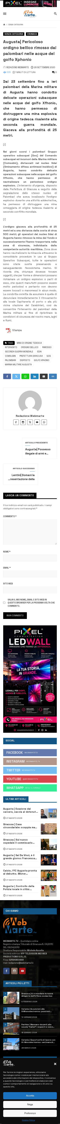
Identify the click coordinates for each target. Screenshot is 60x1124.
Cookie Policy (28, 1120)
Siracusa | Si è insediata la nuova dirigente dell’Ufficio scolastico (37, 994)
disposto (25, 360)
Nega (30, 1104)
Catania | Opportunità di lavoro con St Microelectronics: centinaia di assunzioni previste (38, 1041)
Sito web (8, 583)
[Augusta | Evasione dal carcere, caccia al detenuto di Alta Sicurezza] (49, 813)
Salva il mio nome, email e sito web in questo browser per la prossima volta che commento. (31, 602)
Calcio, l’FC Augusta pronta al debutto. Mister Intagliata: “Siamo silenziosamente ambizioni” (20, 872)
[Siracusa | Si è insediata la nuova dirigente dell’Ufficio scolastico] (11, 998)
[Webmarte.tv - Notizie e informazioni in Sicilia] (30, 13)
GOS (49, 356)
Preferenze (30, 1113)
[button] (55, 1064)
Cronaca (32, 34)
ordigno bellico (29, 347)
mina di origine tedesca (29, 343)
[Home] (4, 25)
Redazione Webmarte (30, 416)
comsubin (10, 356)
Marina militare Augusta (18, 364)
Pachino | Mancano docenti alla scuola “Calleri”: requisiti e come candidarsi (37, 1025)
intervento (11, 347)
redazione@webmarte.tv (20, 963)
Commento (9, 516)
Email (7, 567)
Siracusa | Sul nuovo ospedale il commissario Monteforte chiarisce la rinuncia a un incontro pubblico (18, 841)
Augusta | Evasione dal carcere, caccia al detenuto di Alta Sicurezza (20, 810)
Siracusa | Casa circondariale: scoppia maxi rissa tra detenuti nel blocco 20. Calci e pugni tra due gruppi (20, 826)
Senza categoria (15, 24)
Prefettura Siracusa (31, 356)
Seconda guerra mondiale (19, 351)
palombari (10, 360)
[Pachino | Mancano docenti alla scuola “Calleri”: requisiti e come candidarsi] (11, 1029)
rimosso (47, 347)
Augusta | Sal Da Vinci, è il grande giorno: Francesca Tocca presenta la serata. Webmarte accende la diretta (19, 857)
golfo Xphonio (41, 360)
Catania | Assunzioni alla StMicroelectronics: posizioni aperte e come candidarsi (35, 1010)
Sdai (39, 351)
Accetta (30, 1095)
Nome (6, 551)
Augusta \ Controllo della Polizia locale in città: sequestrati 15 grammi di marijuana (18, 888)
